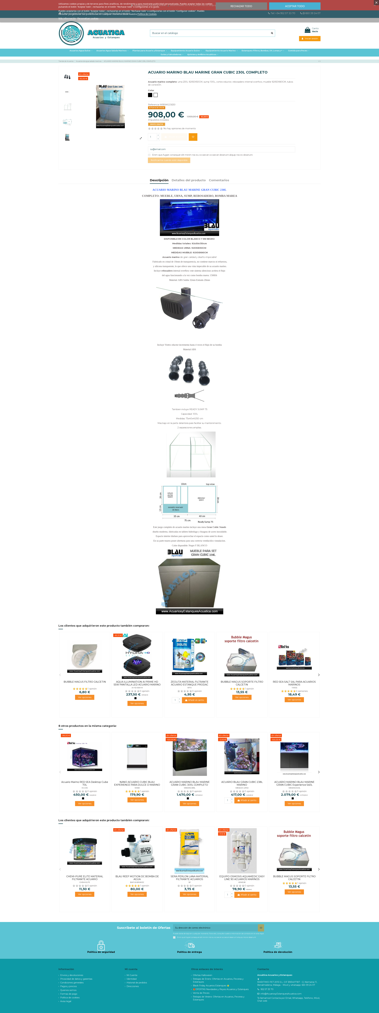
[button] (150, 51)
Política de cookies (70, 997)
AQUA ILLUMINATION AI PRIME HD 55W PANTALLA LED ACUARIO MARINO (137, 683)
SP (189, 882)
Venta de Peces (201, 993)
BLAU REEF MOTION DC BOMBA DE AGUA (137, 878)
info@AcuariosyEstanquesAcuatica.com (281, 993)
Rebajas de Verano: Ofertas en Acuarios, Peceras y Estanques (218, 998)
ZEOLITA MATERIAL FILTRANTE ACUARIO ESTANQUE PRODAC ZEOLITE (189, 684)
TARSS (294, 688)
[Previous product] (319, 61)
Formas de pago (68, 994)
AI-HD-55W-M (137, 688)
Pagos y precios (68, 986)
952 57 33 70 (267, 989)
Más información (67, 18)
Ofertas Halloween (202, 975)
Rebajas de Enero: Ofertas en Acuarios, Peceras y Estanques (218, 980)
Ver (84, 697)
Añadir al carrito (196, 700)
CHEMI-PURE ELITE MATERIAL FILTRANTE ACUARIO (84, 878)
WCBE (137, 788)
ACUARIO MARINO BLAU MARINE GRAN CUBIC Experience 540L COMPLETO (294, 785)
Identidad (131, 979)
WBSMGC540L (294, 788)
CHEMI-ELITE (85, 882)
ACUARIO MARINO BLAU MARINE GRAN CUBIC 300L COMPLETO (190, 783)
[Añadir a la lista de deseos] (193, 137)
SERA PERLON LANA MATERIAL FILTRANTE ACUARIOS (189, 878)
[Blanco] (138, 698)
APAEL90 (241, 882)
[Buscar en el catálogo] (272, 33)
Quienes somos (68, 990)
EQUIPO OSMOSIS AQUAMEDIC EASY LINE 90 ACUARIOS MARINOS (242, 878)
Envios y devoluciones (71, 975)
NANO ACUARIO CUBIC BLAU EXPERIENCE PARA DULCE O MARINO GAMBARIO (137, 785)
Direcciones (133, 986)
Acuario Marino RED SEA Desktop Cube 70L (84, 783)
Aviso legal (65, 1001)
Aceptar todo (295, 6)
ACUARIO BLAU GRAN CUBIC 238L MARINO (242, 783)
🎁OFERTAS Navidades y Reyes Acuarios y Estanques (221, 989)
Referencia (153, 104)
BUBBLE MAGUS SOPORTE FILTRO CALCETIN (242, 683)
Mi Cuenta (132, 975)
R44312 (85, 788)
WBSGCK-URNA (242, 788)
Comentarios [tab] (219, 180)
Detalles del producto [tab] (189, 180)
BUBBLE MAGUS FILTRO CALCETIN (85, 681)
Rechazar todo (241, 6)
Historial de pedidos (137, 982)
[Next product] (320, 61)
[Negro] (135, 698)
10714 (189, 688)
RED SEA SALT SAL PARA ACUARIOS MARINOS (294, 683)
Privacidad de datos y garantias (76, 979)
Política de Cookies (146, 13)
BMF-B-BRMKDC (137, 882)
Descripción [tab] (159, 180)
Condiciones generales (71, 982)
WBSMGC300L (189, 788)
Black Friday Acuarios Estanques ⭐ (211, 985)
